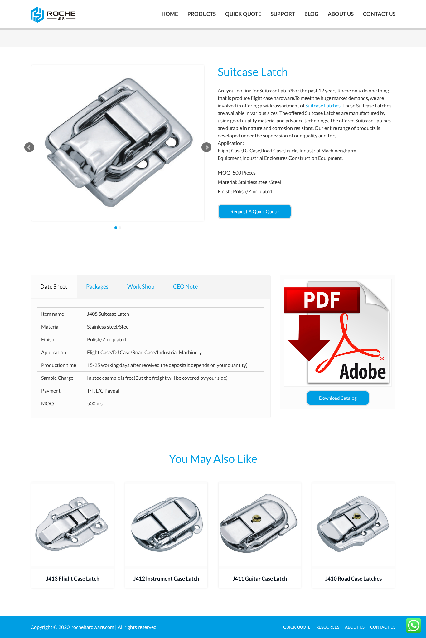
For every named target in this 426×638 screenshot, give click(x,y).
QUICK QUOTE (243, 14)
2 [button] (120, 227)
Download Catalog (338, 398)
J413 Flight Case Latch (72, 578)
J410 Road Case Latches (353, 578)
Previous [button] (29, 147)
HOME (170, 14)
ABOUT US (341, 14)
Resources (327, 627)
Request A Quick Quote (254, 211)
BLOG (311, 14)
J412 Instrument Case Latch (166, 578)
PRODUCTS (201, 14)
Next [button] (206, 147)
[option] (117, 143)
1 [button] (115, 227)
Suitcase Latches (323, 105)
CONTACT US (379, 14)
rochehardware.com (92, 627)
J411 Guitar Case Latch (260, 578)
